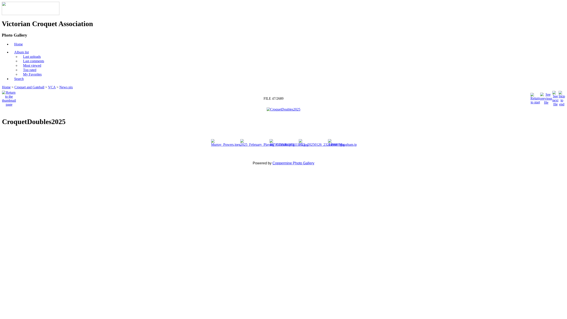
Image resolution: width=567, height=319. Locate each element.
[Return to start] (535, 97)
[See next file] (555, 97)
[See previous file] (546, 97)
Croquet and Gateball (29, 87)
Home (6, 87)
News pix (66, 87)
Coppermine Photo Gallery (293, 163)
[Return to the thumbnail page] (9, 97)
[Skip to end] (562, 97)
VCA (52, 87)
